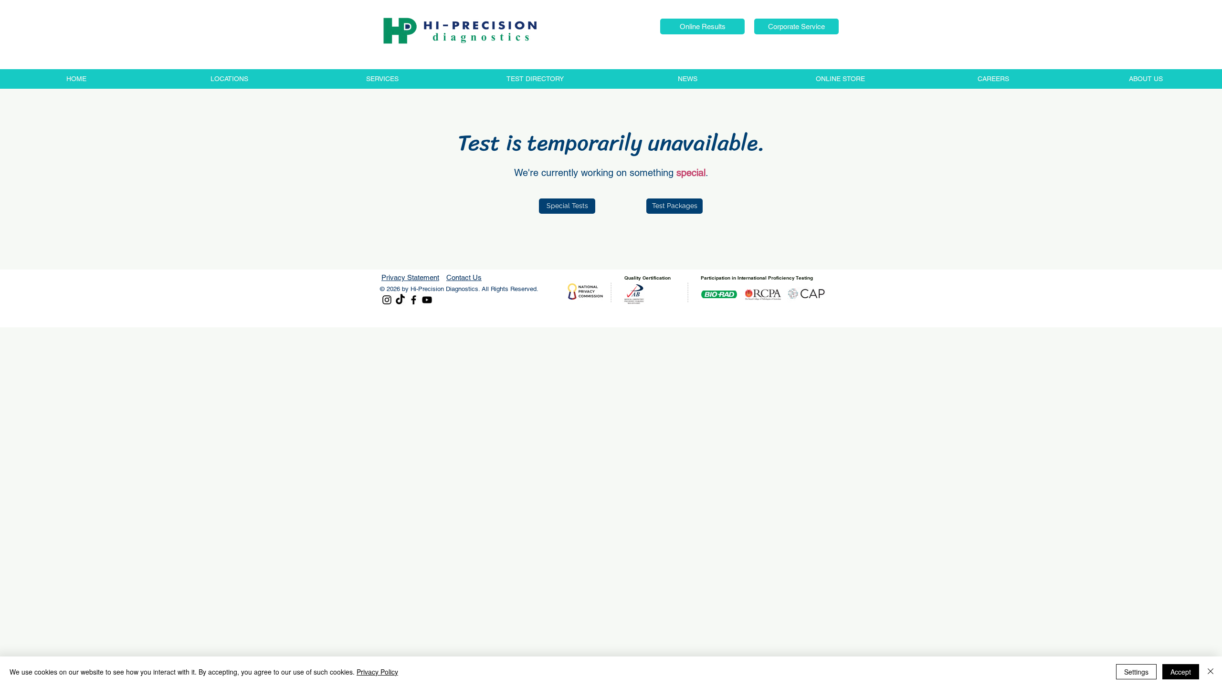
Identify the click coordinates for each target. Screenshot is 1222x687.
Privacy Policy (377, 672)
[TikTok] (400, 300)
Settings (1136, 672)
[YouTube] (427, 300)
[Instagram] (387, 300)
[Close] (1210, 671)
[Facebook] (414, 300)
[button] (702, 26)
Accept (1180, 672)
